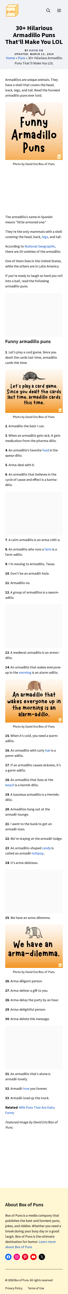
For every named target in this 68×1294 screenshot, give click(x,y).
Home (10, 58)
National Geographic (40, 246)
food (45, 450)
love (26, 1088)
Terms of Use (36, 1288)
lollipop (38, 853)
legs (45, 237)
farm (48, 549)
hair (48, 750)
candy (46, 848)
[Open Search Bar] (48, 10)
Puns (21, 58)
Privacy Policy (13, 1288)
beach (9, 785)
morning (25, 672)
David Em (36, 50)
